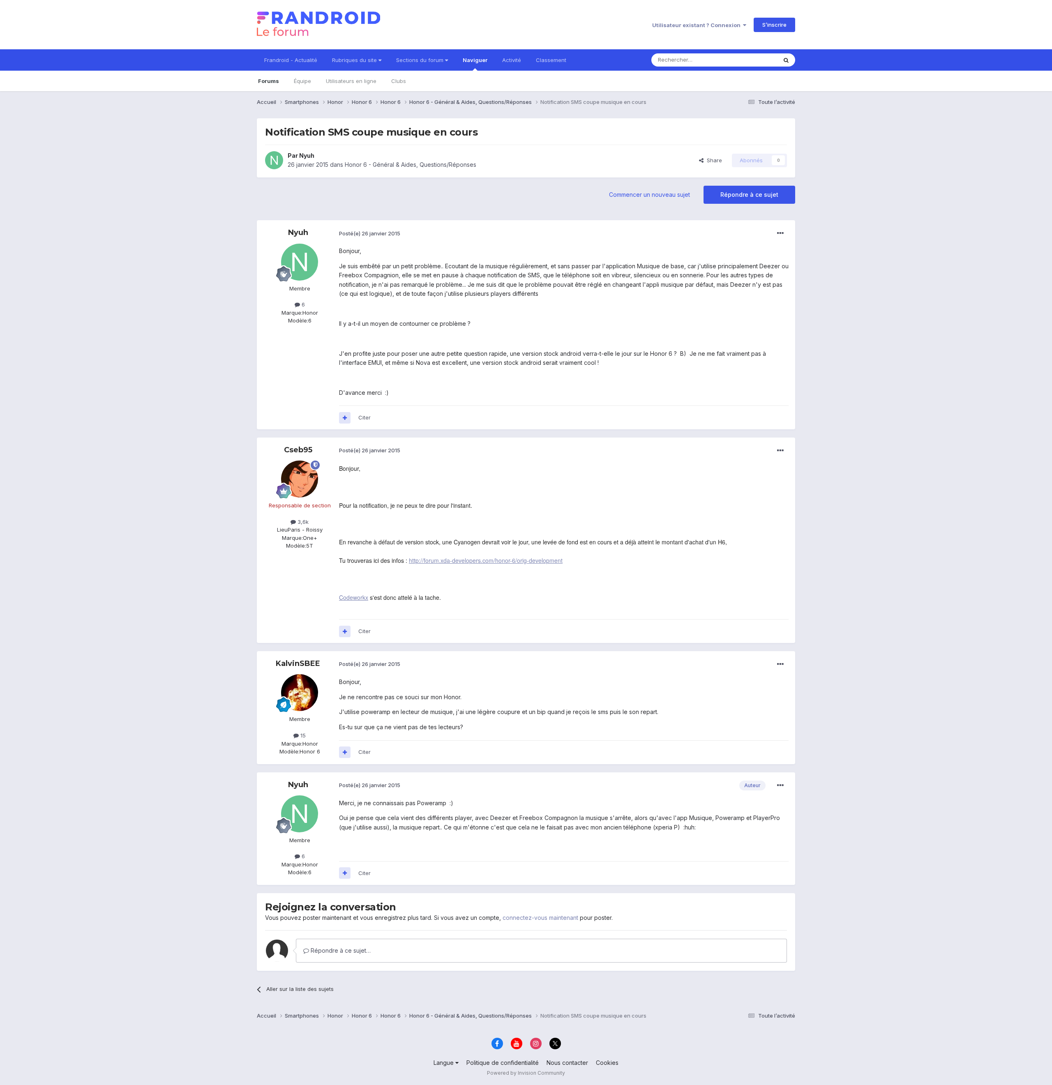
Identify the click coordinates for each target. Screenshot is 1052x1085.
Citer (364, 417)
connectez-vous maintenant (540, 917)
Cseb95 (298, 449)
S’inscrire (774, 24)
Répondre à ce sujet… (340, 950)
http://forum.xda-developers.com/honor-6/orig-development (486, 560)
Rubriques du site (355, 60)
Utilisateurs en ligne (351, 81)
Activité (511, 60)
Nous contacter (567, 1062)
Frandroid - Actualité (290, 60)
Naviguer (475, 60)
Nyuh (306, 155)
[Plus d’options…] (780, 233)
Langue (444, 1062)
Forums (268, 81)
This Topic (753, 60)
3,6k (302, 521)
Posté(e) (369, 233)
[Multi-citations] (345, 418)
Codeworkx (353, 597)
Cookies (607, 1062)
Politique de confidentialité (502, 1062)
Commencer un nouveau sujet (649, 194)
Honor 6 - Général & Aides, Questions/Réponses (410, 164)
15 (302, 735)
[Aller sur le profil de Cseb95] (299, 479)
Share (713, 160)
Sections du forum (420, 60)
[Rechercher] (786, 60)
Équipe (302, 81)
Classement (551, 60)
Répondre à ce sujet (749, 194)
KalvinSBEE (298, 663)
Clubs (398, 81)
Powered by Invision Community (526, 1073)
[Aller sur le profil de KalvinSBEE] (299, 692)
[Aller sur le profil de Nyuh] (274, 160)
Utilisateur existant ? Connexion (697, 25)
